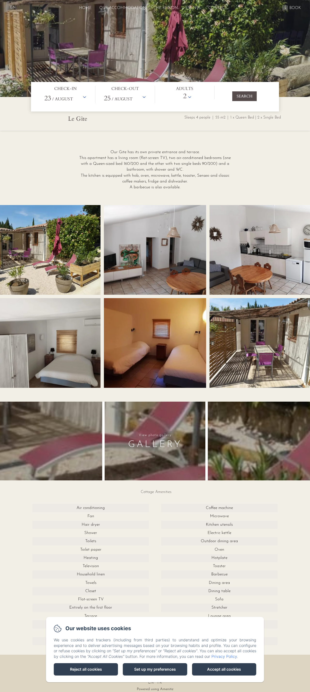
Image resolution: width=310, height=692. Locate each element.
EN (151, 682)
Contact (217, 8)
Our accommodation (122, 8)
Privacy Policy (224, 656)
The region (166, 8)
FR (159, 682)
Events (193, 8)
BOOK (295, 8)
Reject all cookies (86, 669)
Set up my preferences (155, 669)
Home (85, 8)
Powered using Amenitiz (155, 689)
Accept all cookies (224, 669)
